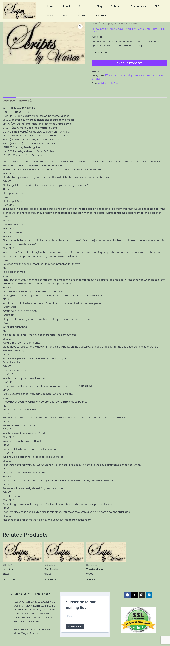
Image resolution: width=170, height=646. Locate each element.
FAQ (157, 6)
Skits (147, 29)
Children (102, 83)
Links (50, 15)
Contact (101, 15)
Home (50, 6)
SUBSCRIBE (74, 626)
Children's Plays (114, 29)
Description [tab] (9, 100)
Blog (99, 6)
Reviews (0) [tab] (26, 100)
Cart (64, 15)
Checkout (81, 15)
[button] (86, 6)
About (66, 6)
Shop (82, 6)
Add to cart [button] (9, 579)
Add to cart (101, 52)
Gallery (115, 6)
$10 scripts (106, 23)
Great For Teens (134, 29)
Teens (117, 83)
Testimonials (138, 6)
